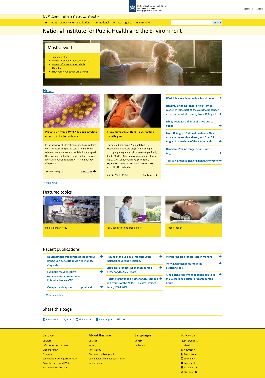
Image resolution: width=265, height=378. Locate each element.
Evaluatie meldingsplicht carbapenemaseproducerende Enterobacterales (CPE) (64, 276)
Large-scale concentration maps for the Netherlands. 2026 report (129, 270)
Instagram (198, 367)
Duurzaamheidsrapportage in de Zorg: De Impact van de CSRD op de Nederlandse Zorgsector (71, 261)
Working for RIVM (52, 349)
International (101, 22)
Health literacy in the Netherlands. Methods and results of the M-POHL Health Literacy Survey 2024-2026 (132, 283)
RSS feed (185, 345)
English (260, 9)
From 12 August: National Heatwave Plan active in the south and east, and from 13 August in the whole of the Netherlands (190, 137)
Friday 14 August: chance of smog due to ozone (189, 123)
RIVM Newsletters (189, 340)
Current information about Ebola (68, 64)
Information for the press (55, 345)
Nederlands (248, 9)
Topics (53, 22)
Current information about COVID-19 (70, 60)
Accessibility (95, 349)
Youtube (197, 363)
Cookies (93, 340)
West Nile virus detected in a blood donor (190, 98)
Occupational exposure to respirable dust (71, 287)
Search (217, 22)
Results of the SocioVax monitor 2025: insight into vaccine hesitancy (129, 259)
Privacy (92, 345)
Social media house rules (55, 367)
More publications (55, 295)
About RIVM (67, 22)
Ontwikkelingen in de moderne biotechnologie (184, 265)
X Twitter (198, 349)
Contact (116, 22)
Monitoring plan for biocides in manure (189, 256)
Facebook (198, 354)
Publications (84, 22)
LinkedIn (198, 358)
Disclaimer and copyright (101, 354)
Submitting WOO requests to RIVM (60, 358)
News (48, 90)
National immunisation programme (70, 71)
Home (46, 22)
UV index (56, 68)
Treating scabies (60, 56)
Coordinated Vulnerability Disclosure (107, 358)
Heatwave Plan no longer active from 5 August (188, 151)
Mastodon (198, 371)
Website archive (97, 363)
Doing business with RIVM (56, 363)
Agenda (128, 22)
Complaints (48, 354)
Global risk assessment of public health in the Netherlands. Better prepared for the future (190, 279)
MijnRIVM (143, 22)
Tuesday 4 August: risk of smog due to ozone (192, 160)
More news (51, 182)
